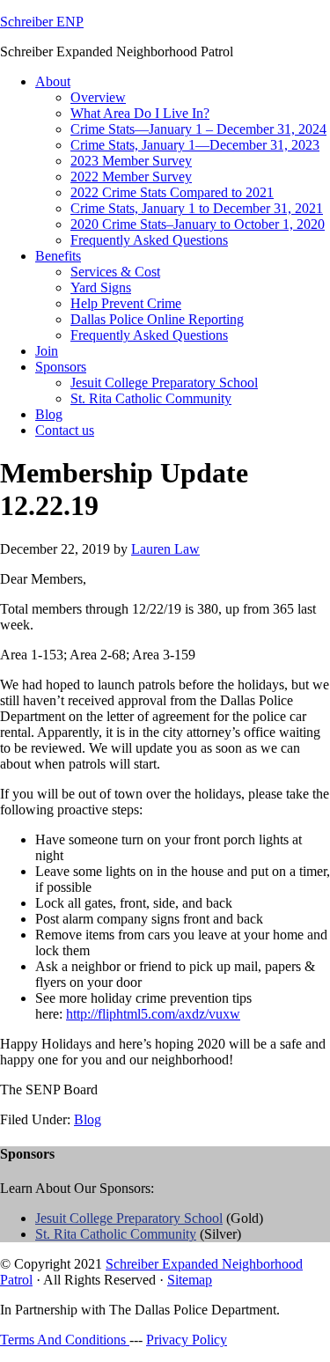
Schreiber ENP (42, 21)
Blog (87, 1119)
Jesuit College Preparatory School (129, 1218)
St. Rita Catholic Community (115, 1233)
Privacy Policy (186, 1339)
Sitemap (189, 1279)
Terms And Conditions (64, 1339)
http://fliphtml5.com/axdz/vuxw (153, 1013)
